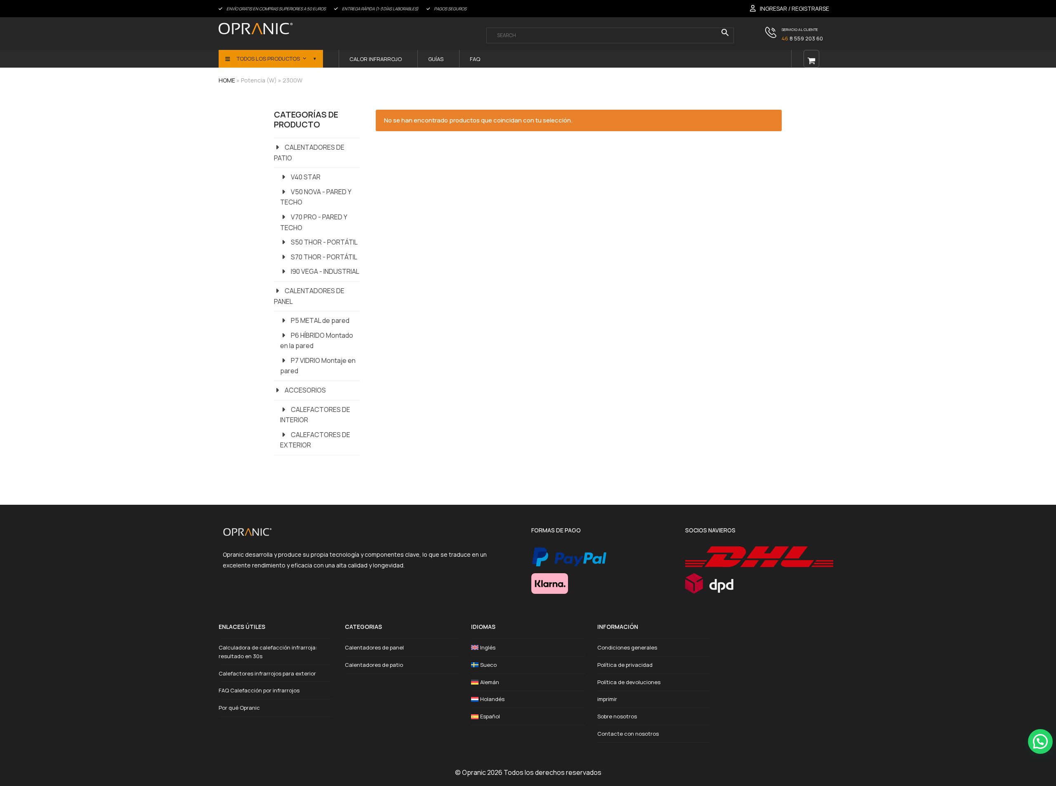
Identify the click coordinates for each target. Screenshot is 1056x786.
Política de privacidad (625, 664)
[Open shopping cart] (811, 59)
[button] (1040, 741)
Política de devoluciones (628, 682)
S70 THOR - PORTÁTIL (324, 256)
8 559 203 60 (802, 38)
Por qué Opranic (239, 707)
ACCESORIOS (305, 390)
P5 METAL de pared (320, 320)
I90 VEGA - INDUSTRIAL (325, 271)
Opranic (474, 772)
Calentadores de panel (374, 647)
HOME (227, 80)
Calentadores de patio (374, 664)
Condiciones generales (627, 647)
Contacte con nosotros (628, 733)
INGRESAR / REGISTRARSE (794, 8)
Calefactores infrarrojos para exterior (267, 673)
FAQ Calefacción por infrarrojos (259, 690)
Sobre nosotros (617, 716)
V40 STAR (306, 176)
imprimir (607, 699)
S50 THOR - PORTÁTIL (324, 242)
